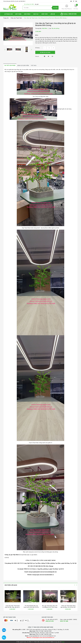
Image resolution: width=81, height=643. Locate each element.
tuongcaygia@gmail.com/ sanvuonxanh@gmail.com (40, 636)
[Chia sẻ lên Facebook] (44, 56)
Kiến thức (44, 14)
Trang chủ (9, 14)
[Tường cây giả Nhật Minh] (11, 7)
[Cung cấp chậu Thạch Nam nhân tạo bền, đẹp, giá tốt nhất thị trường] (31, 596)
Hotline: (69, 14)
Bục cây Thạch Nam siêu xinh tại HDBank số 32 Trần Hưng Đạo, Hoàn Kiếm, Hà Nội (68, 607)
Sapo (63, 641)
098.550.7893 (47, 631)
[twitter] (71, 1)
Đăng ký (70, 8)
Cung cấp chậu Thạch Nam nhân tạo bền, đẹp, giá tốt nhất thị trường (31, 607)
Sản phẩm (27, 14)
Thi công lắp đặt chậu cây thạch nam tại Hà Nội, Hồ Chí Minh (49, 607)
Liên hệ (52, 14)
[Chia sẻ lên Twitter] (48, 56)
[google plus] (76, 1)
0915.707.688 (64, 621)
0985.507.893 (50, 621)
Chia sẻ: (37, 56)
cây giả (37, 4)
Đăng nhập (64, 8)
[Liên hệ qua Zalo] (4, 630)
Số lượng (37, 47)
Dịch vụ (35, 14)
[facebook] (73, 1)
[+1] (52, 56)
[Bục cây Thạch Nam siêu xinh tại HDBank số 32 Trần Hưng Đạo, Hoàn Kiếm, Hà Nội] (68, 596)
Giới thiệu (18, 14)
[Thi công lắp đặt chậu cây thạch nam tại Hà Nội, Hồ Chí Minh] (50, 596)
